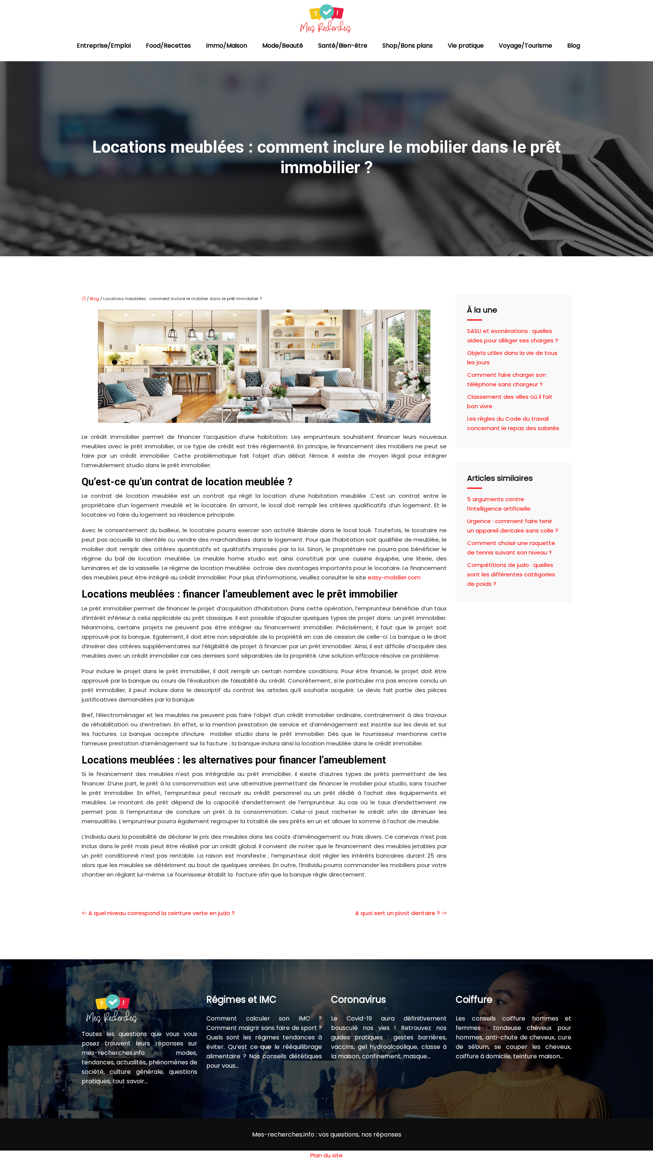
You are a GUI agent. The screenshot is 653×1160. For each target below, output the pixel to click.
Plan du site (326, 1155)
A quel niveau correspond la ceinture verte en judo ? (161, 913)
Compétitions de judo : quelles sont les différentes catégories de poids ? (511, 574)
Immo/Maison (226, 45)
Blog (573, 45)
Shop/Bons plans (407, 45)
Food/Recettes (168, 45)
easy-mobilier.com (394, 577)
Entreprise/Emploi (104, 45)
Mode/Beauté (282, 45)
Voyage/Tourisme (525, 45)
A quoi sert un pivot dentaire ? (397, 913)
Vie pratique (466, 45)
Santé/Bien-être (342, 45)
